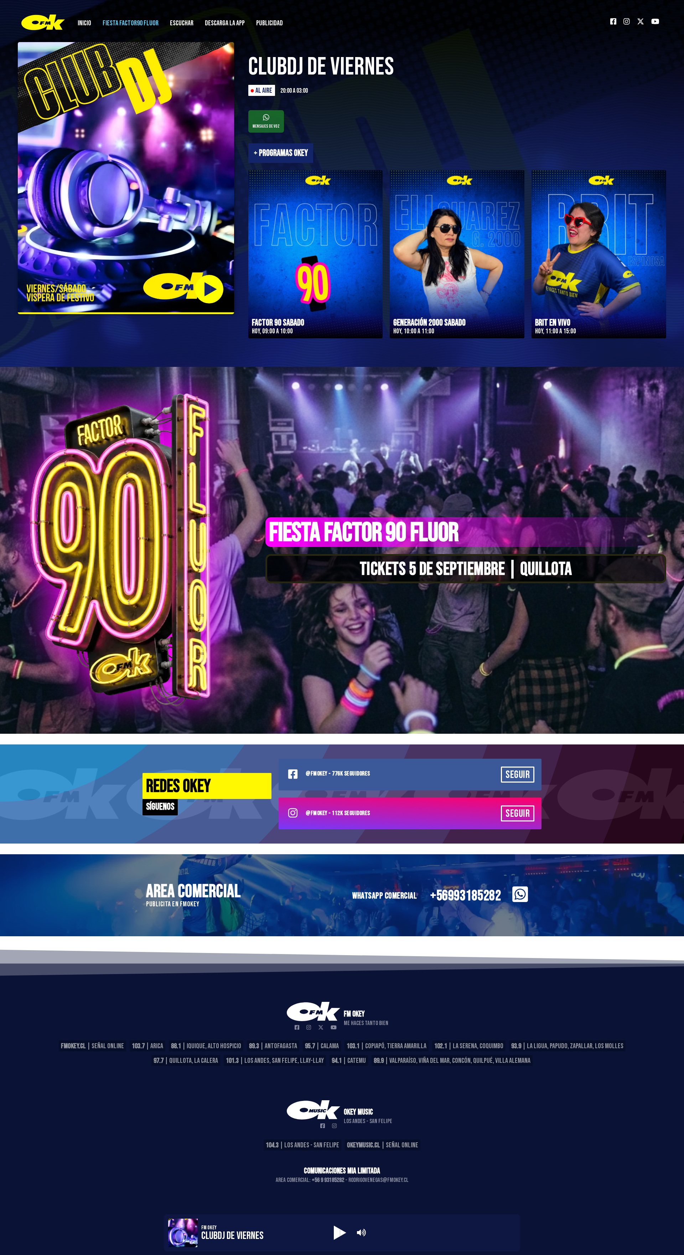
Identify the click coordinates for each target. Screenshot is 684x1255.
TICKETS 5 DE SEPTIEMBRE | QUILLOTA (466, 569)
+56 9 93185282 (328, 1180)
